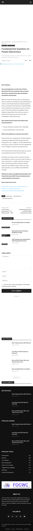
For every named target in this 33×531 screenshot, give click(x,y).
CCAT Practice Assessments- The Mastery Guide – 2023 (7, 211)
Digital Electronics (5, 227)
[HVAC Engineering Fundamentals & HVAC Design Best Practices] (6, 242)
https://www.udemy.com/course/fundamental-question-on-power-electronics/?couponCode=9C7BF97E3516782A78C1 (15, 188)
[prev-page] (3, 248)
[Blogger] (8, 516)
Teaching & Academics (7, 198)
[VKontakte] (24, 516)
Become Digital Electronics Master (21, 222)
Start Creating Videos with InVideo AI (21, 343)
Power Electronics (11, 45)
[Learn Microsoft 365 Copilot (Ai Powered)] (6, 354)
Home (3, 41)
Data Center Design (4, 235)
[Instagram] (20, 516)
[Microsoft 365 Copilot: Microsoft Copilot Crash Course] (6, 363)
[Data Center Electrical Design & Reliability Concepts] (6, 233)
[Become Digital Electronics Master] (6, 225)
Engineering (8, 41)
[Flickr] (16, 516)
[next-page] (5, 248)
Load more (16, 377)
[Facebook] (12, 516)
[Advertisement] (16, 22)
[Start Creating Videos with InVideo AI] (6, 345)
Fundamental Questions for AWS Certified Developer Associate (25, 211)
